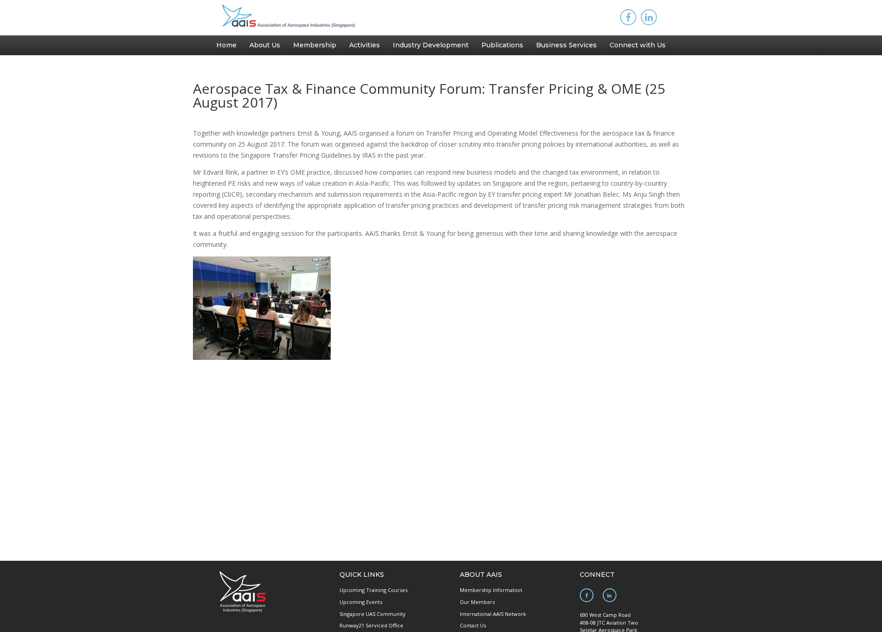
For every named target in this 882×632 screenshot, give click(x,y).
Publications (502, 45)
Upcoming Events (360, 601)
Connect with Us (638, 45)
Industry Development (431, 45)
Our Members (477, 601)
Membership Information (491, 589)
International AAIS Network (493, 613)
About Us (264, 45)
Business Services (566, 45)
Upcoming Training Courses (373, 589)
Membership (314, 45)
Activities (364, 45)
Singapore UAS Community (372, 613)
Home (226, 45)
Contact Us (473, 625)
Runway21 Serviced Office (371, 625)
